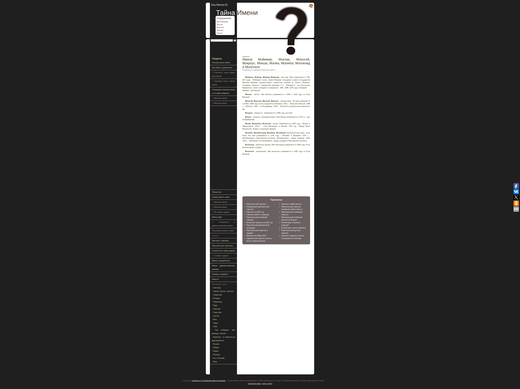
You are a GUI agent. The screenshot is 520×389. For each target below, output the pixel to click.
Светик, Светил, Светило (223, 291)
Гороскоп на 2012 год (255, 212)
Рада (215, 305)
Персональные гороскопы (222, 246)
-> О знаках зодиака (220, 256)
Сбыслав (216, 309)
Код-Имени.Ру (219, 4)
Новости (215, 279)
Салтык (216, 316)
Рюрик (215, 351)
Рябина (216, 348)
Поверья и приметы (220, 274)
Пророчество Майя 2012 (256, 236)
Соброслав (217, 295)
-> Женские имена (219, 103)
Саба (215, 326)
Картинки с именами (220, 241)
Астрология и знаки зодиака (223, 251)
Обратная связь (254, 384)
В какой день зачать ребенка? (293, 228)
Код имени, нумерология (222, 68)
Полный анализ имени (221, 63)
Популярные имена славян (223, 231)
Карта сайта (267, 384)
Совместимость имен (220, 197)
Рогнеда (216, 298)
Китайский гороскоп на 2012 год (259, 222)
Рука (215, 362)
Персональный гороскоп (256, 204)
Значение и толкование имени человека (208, 381)
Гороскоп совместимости (291, 204)
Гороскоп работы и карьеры (257, 215)
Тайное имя (216, 192)
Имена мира (217, 217)
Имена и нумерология (221, 261)
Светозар (217, 288)
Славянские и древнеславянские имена (258, 70)
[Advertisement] (259, 174)
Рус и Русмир (218, 358)
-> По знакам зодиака (221, 212)
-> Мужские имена (219, 98)
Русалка (216, 355)
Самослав (217, 312)
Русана (216, 344)
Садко (215, 323)
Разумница (217, 302)
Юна (215, 319)
